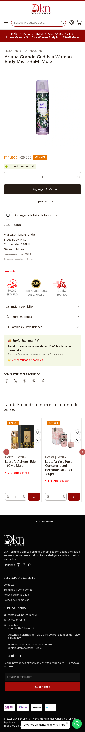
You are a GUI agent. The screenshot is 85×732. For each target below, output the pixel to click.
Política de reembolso (16, 600)
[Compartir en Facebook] (7, 381)
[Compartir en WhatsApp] (24, 381)
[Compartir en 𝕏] (15, 381)
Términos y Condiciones (18, 589)
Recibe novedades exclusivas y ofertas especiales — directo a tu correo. (41, 664)
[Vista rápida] (38, 440)
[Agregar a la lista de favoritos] (38, 432)
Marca (26, 33)
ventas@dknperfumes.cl (22, 615)
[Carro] (79, 22)
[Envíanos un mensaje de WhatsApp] (77, 724)
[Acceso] (71, 22)
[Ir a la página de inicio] (42, 9)
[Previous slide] (6, 452)
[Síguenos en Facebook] (24, 565)
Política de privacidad (16, 594)
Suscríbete (42, 687)
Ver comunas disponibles (27, 360)
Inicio (14, 33)
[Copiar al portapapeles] (43, 381)
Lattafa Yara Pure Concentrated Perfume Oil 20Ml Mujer (58, 468)
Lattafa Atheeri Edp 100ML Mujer (20, 464)
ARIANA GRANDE (59, 33)
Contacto (9, 584)
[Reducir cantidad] (7, 177)
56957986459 (16, 620)
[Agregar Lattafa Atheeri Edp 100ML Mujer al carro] (34, 497)
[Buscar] (62, 23)
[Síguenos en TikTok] (29, 565)
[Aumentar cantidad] (78, 177)
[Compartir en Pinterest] (33, 381)
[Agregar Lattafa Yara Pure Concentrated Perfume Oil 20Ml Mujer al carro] (74, 497)
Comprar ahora (43, 201)
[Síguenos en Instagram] (18, 565)
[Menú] (5, 22)
